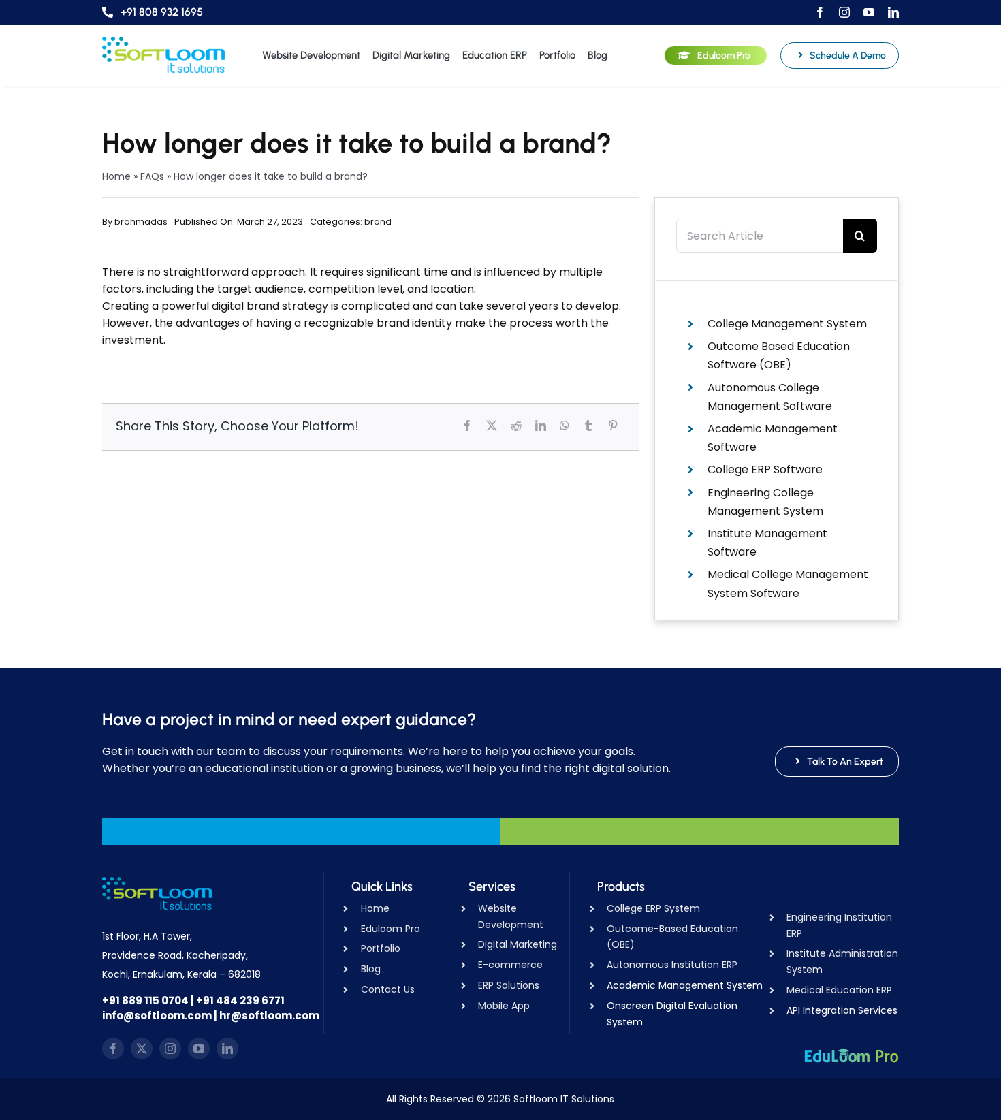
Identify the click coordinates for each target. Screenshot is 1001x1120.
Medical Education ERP (839, 990)
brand (378, 221)
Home (116, 176)
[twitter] (142, 1048)
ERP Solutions (508, 985)
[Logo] (163, 42)
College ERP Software (765, 469)
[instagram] (844, 12)
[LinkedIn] (540, 425)
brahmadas (141, 221)
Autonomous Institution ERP (672, 965)
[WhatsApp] (564, 425)
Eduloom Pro (390, 928)
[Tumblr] (588, 425)
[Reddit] (516, 425)
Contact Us (388, 989)
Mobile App (504, 1005)
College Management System (787, 324)
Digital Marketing (517, 944)
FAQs (152, 176)
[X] (491, 425)
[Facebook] (467, 425)
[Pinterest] (613, 425)
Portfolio (380, 948)
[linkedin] (893, 12)
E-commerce (510, 965)
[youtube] (868, 12)
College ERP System (653, 908)
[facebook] (819, 12)
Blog (371, 969)
